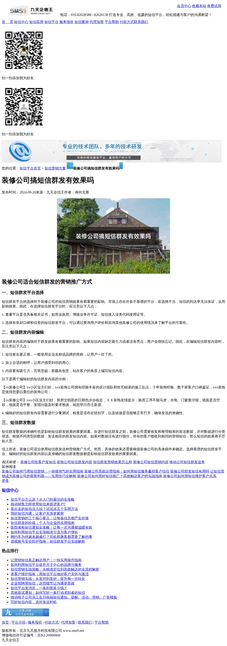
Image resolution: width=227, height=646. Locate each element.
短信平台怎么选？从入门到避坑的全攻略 (42, 499)
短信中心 (21, 22)
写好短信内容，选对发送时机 (34, 602)
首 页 (7, 22)
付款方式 (127, 22)
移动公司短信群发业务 (187, 462)
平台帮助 (112, 22)
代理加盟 (97, 22)
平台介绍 (18, 622)
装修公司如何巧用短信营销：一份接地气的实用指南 (42, 471)
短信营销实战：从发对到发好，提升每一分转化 (48, 579)
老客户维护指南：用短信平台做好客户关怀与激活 (50, 574)
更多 (5, 481)
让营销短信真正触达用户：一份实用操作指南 (46, 560)
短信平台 (51, 22)
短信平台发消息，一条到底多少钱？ (39, 588)
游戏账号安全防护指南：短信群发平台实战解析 (48, 541)
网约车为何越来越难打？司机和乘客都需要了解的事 (51, 537)
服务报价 (66, 22)
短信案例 (81, 22)
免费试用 (214, 6)
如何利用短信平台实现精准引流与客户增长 (44, 532)
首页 (5, 622)
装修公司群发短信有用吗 (189, 471)
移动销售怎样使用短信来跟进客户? (38, 504)
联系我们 (141, 22)
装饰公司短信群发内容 (74, 462)
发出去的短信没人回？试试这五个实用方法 (44, 509)
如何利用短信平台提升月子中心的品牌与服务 (46, 565)
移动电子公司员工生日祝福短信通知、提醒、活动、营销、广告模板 (64, 597)
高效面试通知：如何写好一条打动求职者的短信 (48, 593)
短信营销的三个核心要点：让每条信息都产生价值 (50, 518)
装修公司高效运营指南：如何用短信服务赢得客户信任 (126, 471)
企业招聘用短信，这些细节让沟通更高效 (42, 583)
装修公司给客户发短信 (38, 462)
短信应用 (36, 22)
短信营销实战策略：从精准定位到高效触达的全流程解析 (55, 569)
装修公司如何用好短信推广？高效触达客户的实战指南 (119, 476)
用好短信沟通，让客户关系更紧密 (37, 513)
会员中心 (184, 6)
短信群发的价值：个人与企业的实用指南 (42, 523)
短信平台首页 (30, 168)
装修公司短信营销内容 (150, 462)
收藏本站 (199, 6)
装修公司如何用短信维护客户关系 (189, 476)
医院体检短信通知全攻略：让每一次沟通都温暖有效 (51, 527)
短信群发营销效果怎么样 (112, 462)
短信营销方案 (55, 168)
